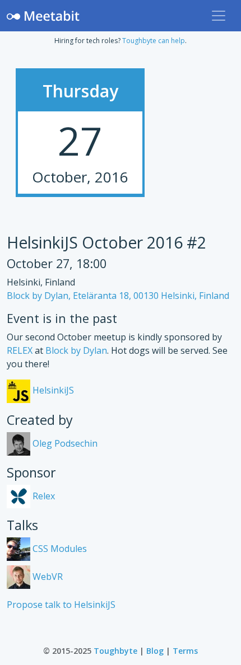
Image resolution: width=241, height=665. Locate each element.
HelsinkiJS (52, 390)
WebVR (46, 576)
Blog (155, 650)
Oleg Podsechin (64, 443)
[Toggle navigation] (218, 15)
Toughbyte (115, 650)
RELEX (20, 350)
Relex (42, 496)
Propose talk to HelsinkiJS (61, 604)
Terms (185, 650)
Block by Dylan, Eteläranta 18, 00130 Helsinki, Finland (118, 295)
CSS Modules (58, 548)
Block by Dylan (76, 350)
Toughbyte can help (153, 40)
